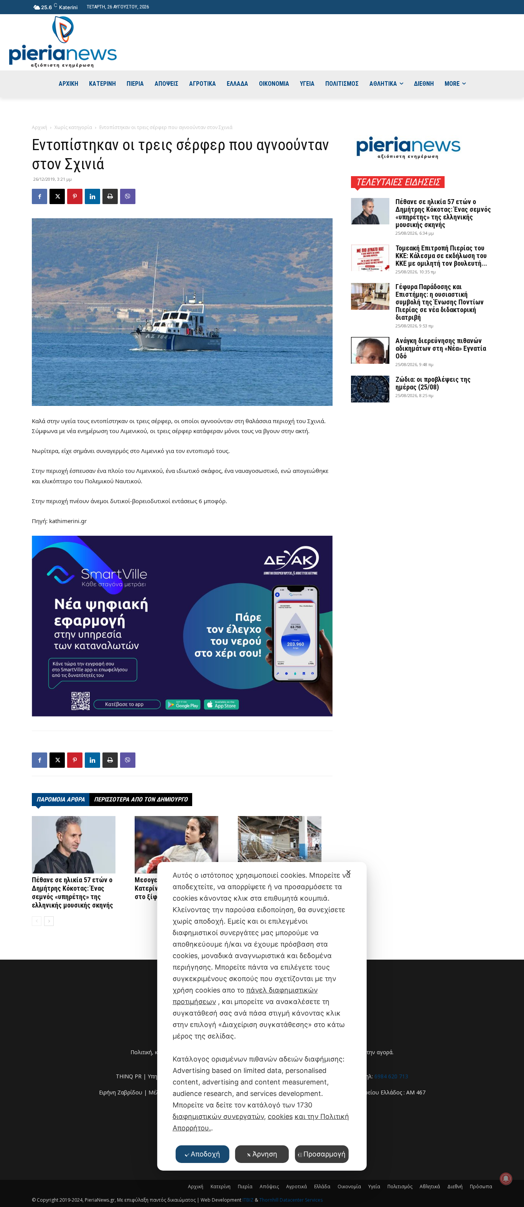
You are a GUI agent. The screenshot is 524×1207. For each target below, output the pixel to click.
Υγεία (374, 1186)
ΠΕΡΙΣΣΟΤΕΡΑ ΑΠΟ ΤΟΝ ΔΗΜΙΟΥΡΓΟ (141, 799)
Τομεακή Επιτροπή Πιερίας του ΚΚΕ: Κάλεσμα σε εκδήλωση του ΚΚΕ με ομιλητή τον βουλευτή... (441, 255)
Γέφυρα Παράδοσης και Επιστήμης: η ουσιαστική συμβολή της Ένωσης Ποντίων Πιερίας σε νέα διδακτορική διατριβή (439, 302)
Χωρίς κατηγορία (73, 127)
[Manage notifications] (506, 1179)
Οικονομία (349, 1186)
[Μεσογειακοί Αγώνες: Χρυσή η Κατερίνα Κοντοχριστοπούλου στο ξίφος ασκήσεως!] (182, 844)
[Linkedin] (92, 196)
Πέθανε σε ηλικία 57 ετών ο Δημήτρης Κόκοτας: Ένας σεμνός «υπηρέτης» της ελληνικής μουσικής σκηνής (72, 892)
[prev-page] (36, 921)
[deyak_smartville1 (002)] (182, 626)
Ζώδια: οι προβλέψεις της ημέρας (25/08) (433, 383)
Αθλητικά (430, 1186)
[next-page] (49, 921)
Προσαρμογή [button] (324, 1154)
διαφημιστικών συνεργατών (218, 1116)
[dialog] (262, 1016)
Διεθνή (455, 1186)
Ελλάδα (322, 1186)
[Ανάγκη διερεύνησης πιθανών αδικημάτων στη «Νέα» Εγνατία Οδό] (370, 350)
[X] (57, 196)
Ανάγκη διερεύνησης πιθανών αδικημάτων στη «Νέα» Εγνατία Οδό (440, 348)
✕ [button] (348, 872)
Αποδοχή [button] (205, 1154)
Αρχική (39, 127)
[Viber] (127, 196)
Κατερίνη (221, 1186)
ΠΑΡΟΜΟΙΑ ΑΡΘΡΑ (60, 799)
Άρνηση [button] (264, 1154)
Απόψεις (269, 1186)
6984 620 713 (391, 1076)
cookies (280, 1116)
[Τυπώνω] (110, 196)
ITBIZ (248, 1200)
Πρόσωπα (481, 1186)
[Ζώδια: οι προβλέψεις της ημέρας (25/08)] (370, 389)
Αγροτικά (296, 1186)
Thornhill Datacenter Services (291, 1200)
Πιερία (245, 1186)
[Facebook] (39, 196)
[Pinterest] (74, 196)
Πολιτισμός (399, 1186)
